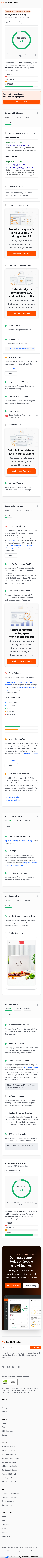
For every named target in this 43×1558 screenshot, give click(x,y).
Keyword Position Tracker (11, 1458)
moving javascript (30, 548)
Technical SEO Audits (9, 1474)
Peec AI (4, 1520)
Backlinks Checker (8, 1450)
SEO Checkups (7, 1431)
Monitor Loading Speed (22, 661)
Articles (4, 1412)
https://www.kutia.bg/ (13, 800)
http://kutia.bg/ (27, 841)
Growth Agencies (8, 1501)
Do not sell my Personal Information (24, 1557)
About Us (5, 1423)
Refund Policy (30, 1551)
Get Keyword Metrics (21, 254)
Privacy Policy (19, 1551)
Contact (4, 1435)
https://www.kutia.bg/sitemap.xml (21, 349)
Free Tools (6, 1404)
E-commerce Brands (9, 1497)
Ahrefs (4, 1516)
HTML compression (16, 545)
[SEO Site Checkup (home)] (11, 2)
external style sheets (12, 548)
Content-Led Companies (11, 1493)
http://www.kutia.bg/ (12, 797)
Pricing (4, 1408)
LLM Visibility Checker (10, 1466)
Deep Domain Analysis (10, 1454)
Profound (5, 1524)
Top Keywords (7, 1478)
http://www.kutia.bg (11, 841)
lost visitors (13, 540)
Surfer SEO (6, 1536)
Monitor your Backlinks (21, 471)
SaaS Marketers (7, 1505)
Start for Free (13, 1285)
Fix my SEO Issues (22, 102)
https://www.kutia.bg (15, 14)
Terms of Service (7, 1551)
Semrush (5, 1532)
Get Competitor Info (21, 314)
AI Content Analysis (9, 1446)
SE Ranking (6, 1528)
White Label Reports (9, 1482)
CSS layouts (28, 545)
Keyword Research (9, 1462)
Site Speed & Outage (9, 1470)
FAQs (4, 1427)
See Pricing (31, 1285)
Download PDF (15, 22)
